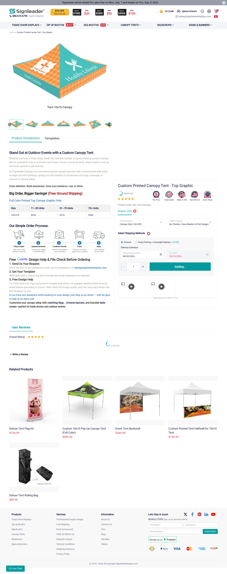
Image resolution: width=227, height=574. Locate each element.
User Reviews (21, 327)
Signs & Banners (19, 544)
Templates (52, 138)
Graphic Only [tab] (125, 211)
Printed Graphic (126, 221)
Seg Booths (17, 529)
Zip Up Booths (18, 524)
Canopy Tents (18, 534)
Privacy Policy (63, 554)
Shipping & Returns (65, 549)
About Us (105, 519)
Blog (103, 534)
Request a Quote (64, 539)
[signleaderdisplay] (27, 11)
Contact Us (106, 524)
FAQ (103, 529)
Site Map (105, 539)
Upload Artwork (189, 11)
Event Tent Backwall (127, 428)
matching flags (55, 302)
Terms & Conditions (65, 544)
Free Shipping (62, 524)
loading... (180, 266)
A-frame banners (75, 302)
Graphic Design (175, 221)
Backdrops (17, 539)
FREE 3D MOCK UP (65, 534)
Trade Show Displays (21, 519)
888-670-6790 (19, 15)
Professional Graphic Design (69, 519)
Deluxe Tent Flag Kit (21, 428)
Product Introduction (26, 138)
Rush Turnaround (64, 529)
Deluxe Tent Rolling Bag (23, 495)
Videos (104, 544)
